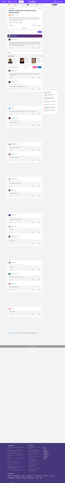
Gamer (53, 475)
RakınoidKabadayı (14, 273)
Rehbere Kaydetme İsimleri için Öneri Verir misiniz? (15, 453)
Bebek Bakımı (18, 4)
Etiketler (44, 459)
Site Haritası (45, 457)
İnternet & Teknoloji (11, 8)
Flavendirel (12, 178)
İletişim (44, 448)
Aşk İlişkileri (11, 4)
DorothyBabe (13, 81)
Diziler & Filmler (39, 475)
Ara (16, 1)
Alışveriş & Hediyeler (17, 475)
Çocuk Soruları (11, 22)
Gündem (24, 4)
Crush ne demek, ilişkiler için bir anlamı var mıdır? (15, 469)
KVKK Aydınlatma (46, 454)
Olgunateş (12, 70)
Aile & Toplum (10, 475)
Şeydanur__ (13, 14)
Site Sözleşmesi (45, 451)
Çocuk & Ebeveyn (28, 475)
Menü (5, 1)
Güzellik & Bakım (40, 4)
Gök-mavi (12, 214)
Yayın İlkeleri (45, 453)
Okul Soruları (20, 22)
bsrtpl (12, 262)
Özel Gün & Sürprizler (32, 4)
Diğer (34, 475)
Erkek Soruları (16, 22)
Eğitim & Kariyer (45, 475)
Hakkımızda (45, 450)
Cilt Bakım (23, 475)
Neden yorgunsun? (31, 458)
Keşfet (11, 1)
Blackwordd (13, 39)
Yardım (44, 447)
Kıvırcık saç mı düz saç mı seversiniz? (34, 456)
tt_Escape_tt (13, 117)
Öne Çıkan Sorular (46, 456)
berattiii (12, 283)
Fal (49, 475)
